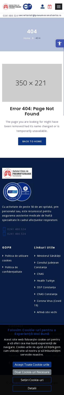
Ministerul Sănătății (49, 255)
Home (27, 38)
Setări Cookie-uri (32, 380)
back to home (32, 141)
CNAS (40, 273)
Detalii (32, 388)
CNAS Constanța (47, 294)
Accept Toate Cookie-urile (32, 365)
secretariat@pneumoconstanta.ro (39, 15)
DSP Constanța (46, 287)
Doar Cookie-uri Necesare (32, 372)
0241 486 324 (10, 15)
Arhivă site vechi (47, 312)
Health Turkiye (46, 280)
